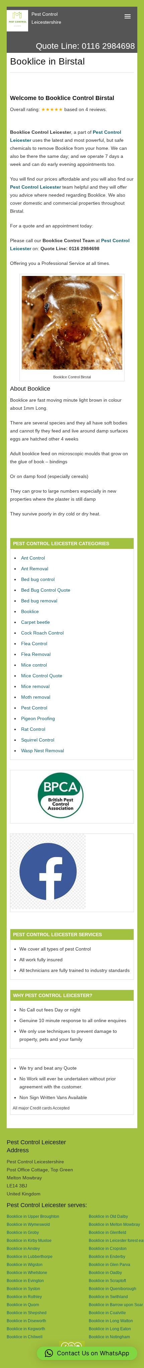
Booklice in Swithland (108, 1296)
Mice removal (35, 686)
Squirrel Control (37, 740)
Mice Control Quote (41, 675)
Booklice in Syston (23, 1288)
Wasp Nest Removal (42, 750)
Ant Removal (34, 568)
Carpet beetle (35, 622)
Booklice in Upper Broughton (33, 1216)
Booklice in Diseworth (26, 1320)
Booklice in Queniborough (112, 1288)
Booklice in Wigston (25, 1264)
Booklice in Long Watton (111, 1320)
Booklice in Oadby (105, 1272)
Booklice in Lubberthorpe (30, 1256)
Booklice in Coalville (107, 1312)
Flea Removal (36, 654)
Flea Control (34, 643)
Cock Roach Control (42, 633)
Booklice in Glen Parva (109, 1264)
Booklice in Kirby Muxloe (29, 1240)
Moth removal (35, 697)
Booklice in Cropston (108, 1248)
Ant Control (33, 558)
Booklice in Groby (23, 1232)
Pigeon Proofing (38, 718)
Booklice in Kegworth (26, 1329)
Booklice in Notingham (109, 1337)
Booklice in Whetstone (27, 1272)
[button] (87, 1353)
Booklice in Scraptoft (107, 1280)
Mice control (34, 665)
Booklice (30, 611)
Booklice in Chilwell (25, 1337)
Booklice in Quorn (23, 1304)
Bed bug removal (39, 600)
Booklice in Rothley (24, 1296)
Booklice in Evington (25, 1280)
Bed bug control (38, 579)
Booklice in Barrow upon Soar (116, 1304)
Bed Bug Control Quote (45, 590)
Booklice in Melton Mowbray (114, 1224)
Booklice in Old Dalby (108, 1216)
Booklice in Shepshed (27, 1312)
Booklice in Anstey (23, 1248)
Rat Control (33, 729)
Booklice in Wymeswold (28, 1224)
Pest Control (34, 707)
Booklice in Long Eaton (110, 1329)
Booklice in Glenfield (107, 1232)
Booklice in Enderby (107, 1256)
